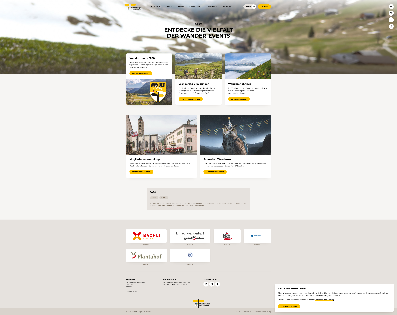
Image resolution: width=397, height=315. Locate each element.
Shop (248, 7)
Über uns (226, 7)
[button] (391, 6)
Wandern (156, 7)
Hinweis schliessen (289, 306)
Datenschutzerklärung (263, 312)
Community (211, 7)
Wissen (180, 7)
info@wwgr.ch (131, 291)
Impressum (247, 312)
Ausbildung (195, 7)
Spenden (264, 7)
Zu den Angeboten (239, 99)
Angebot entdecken (215, 172)
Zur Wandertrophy (140, 73)
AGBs (238, 312)
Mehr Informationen (191, 99)
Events (169, 7)
